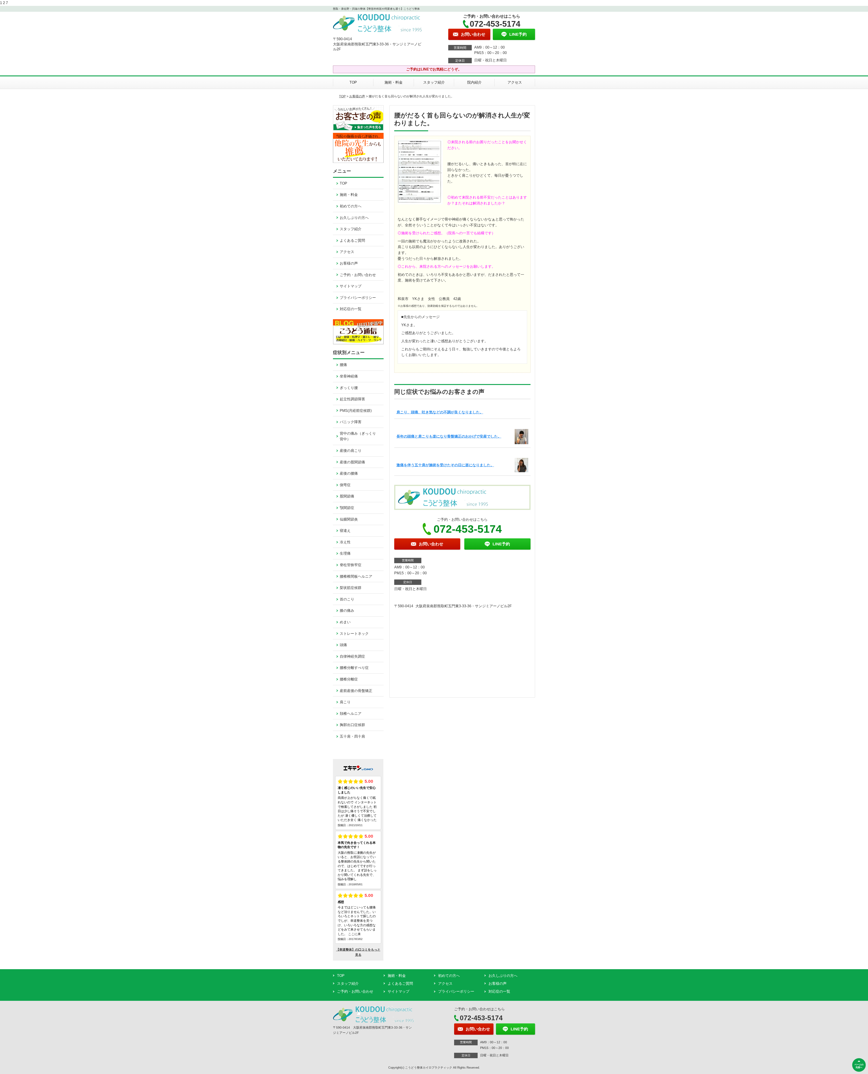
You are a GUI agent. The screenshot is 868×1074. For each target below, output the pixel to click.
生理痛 (345, 553)
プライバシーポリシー (358, 298)
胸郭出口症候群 (352, 725)
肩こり (345, 702)
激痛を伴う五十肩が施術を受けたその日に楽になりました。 (445, 465)
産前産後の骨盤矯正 (356, 691)
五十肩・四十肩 (352, 736)
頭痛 (343, 645)
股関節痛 (347, 496)
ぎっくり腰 (349, 388)
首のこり (347, 599)
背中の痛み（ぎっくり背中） (358, 436)
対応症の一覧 (350, 309)
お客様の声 (357, 96)
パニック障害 (350, 422)
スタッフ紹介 (434, 82)
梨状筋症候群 (350, 588)
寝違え (345, 530)
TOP (353, 82)
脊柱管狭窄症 (350, 565)
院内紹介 (474, 82)
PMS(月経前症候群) (356, 411)
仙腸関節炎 (349, 519)
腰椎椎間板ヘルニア (356, 576)
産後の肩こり (350, 451)
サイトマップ (350, 286)
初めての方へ (350, 206)
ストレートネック (354, 633)
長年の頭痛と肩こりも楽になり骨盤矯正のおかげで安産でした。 (448, 436)
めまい (345, 622)
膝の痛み (347, 610)
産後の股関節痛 (352, 462)
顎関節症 (347, 508)
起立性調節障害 (352, 399)
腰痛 (343, 365)
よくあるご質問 (352, 240)
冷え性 (345, 542)
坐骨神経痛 (349, 376)
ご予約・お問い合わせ (358, 275)
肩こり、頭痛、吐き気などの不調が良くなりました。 (439, 412)
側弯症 (345, 485)
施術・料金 (393, 82)
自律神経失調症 (352, 656)
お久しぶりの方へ (354, 218)
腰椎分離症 (349, 679)
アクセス (514, 82)
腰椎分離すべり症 (354, 668)
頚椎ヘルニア (350, 713)
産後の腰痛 (349, 473)
